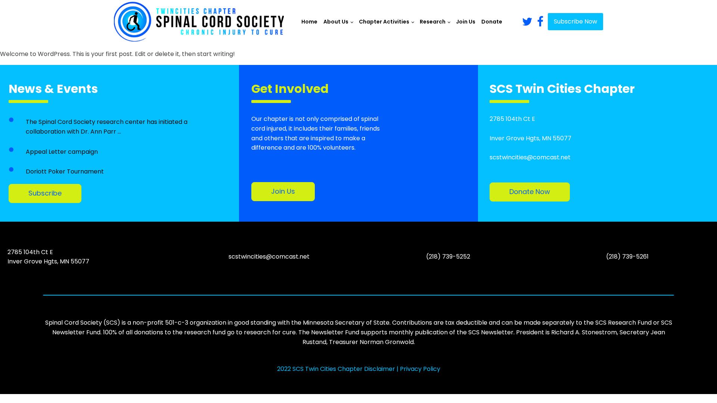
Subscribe (45, 193)
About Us (335, 21)
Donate (491, 21)
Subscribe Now (575, 21)
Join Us (465, 21)
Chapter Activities (384, 21)
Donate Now (529, 191)
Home (309, 21)
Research (433, 21)
